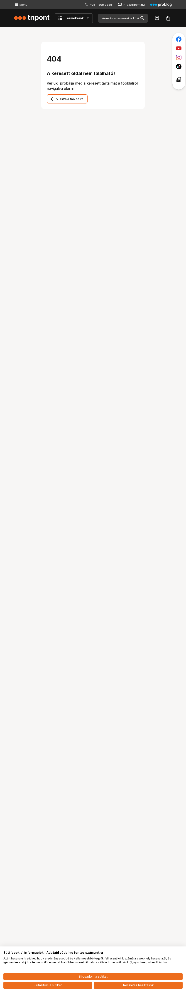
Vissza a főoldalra (69, 99)
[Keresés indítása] (142, 18)
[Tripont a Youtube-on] (178, 48)
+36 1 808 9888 (101, 4)
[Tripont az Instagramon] (178, 57)
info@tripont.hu (134, 4)
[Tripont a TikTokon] (178, 66)
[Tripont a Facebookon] (178, 39)
